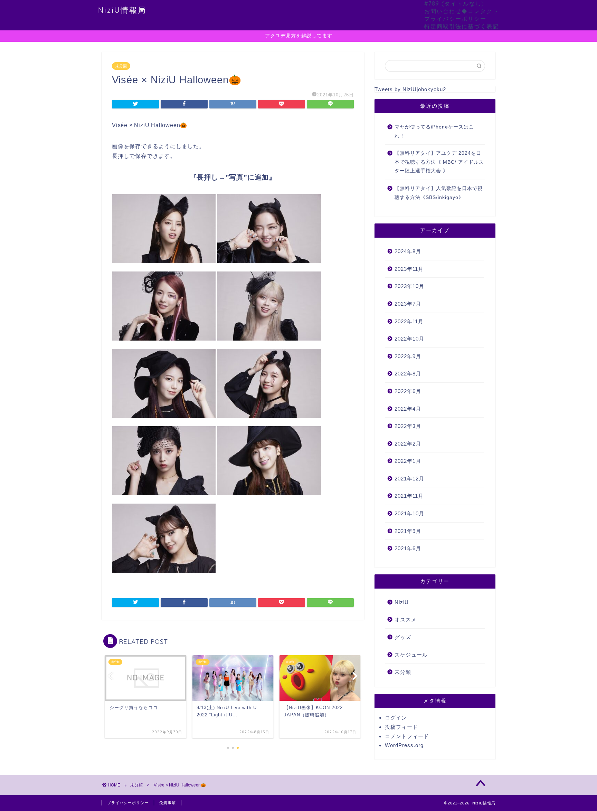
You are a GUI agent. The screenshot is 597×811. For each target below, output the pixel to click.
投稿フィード (401, 727)
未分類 (121, 66)
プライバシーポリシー (455, 18)
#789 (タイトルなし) (454, 3)
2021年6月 (408, 548)
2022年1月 (408, 461)
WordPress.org (404, 745)
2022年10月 (409, 339)
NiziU (402, 602)
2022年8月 (408, 373)
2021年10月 (409, 513)
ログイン (396, 718)
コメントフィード (407, 736)
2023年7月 (408, 304)
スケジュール (411, 655)
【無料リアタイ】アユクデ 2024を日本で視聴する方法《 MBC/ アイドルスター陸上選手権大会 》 (439, 162)
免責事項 (167, 803)
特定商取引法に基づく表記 (461, 26)
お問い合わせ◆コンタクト (461, 11)
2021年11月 (409, 496)
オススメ (406, 619)
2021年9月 (408, 531)
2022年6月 (408, 391)
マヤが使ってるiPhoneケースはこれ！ (434, 131)
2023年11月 (409, 269)
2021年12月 (409, 478)
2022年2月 (408, 444)
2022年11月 (409, 321)
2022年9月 (408, 356)
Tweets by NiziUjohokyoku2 (410, 89)
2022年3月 (408, 426)
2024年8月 (408, 251)
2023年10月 (409, 286)
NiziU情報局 (122, 10)
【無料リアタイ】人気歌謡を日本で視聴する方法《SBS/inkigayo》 (439, 193)
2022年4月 (408, 409)
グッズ (403, 637)
